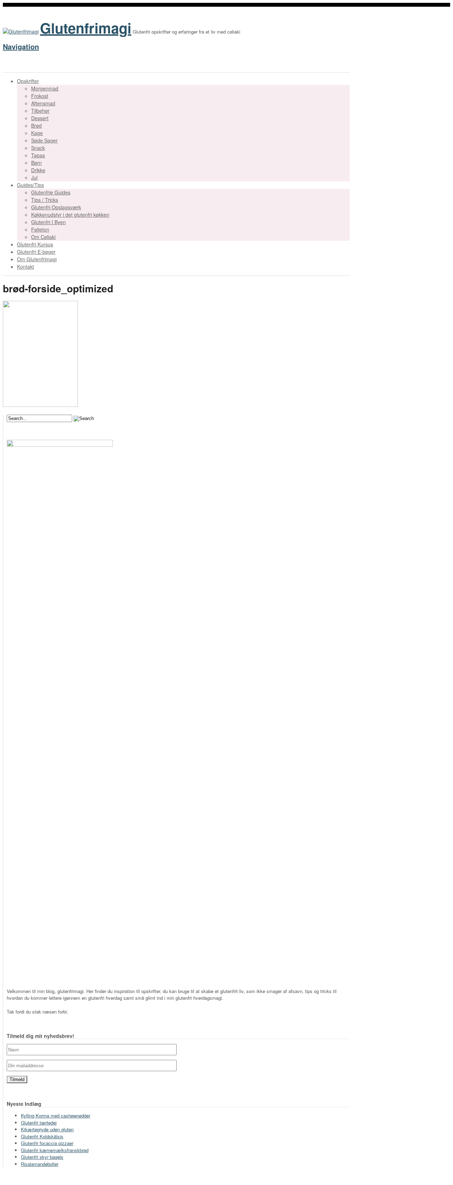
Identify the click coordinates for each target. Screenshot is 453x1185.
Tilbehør (40, 110)
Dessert (39, 118)
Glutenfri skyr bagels (42, 1157)
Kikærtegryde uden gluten (47, 1129)
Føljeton (40, 229)
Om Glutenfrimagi (37, 259)
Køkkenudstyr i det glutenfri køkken (70, 214)
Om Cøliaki (43, 236)
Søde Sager (44, 140)
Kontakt (25, 266)
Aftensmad (43, 103)
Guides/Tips (30, 184)
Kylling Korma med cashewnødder (55, 1115)
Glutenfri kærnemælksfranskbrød (54, 1150)
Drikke (38, 170)
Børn (36, 162)
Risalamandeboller (39, 1164)
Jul (34, 177)
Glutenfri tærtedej (39, 1122)
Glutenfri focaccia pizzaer (47, 1143)
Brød (36, 125)
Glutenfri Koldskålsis (42, 1136)
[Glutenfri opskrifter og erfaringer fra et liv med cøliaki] (21, 31)
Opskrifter (28, 80)
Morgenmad (44, 88)
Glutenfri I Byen (48, 222)
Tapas (38, 155)
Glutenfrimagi (85, 28)
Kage (37, 132)
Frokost (39, 95)
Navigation (21, 46)
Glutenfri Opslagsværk (56, 207)
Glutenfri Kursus (35, 244)
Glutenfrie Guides (50, 192)
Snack (38, 147)
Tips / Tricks (44, 199)
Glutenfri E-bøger (36, 251)
